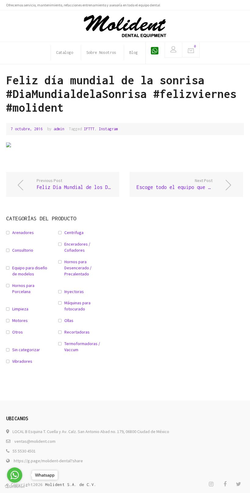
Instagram (108, 129)
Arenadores (23, 232)
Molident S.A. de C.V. (70, 484)
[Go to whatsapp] (14, 475)
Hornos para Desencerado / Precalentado (77, 268)
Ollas (68, 320)
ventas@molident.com (34, 441)
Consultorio (22, 250)
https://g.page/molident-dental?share (48, 460)
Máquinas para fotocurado (77, 306)
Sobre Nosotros (101, 52)
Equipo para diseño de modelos (29, 271)
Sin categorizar (26, 349)
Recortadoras (77, 332)
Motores (20, 320)
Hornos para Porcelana (23, 288)
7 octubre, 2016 (27, 129)
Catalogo (64, 52)
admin (59, 129)
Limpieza (20, 309)
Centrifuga (74, 232)
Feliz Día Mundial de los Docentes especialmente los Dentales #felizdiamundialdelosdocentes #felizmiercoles (78, 184)
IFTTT (89, 129)
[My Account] (173, 50)
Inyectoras (74, 291)
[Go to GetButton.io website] (14, 487)
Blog (133, 52)
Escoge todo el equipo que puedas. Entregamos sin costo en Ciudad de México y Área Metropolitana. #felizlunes (190, 184)
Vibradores (22, 361)
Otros (17, 332)
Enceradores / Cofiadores (77, 247)
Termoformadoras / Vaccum (82, 346)
